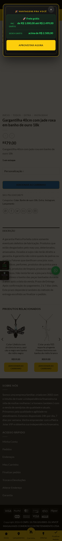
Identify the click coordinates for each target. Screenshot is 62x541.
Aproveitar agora (31, 45)
